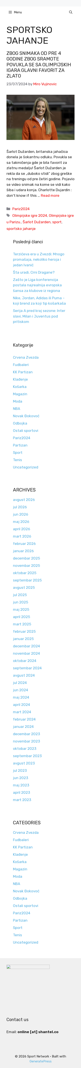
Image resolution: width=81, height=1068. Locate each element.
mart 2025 (22, 624)
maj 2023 (21, 785)
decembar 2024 (26, 646)
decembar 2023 (26, 734)
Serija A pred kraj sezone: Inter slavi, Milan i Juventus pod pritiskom (39, 316)
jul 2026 (20, 507)
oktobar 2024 (24, 661)
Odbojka (20, 423)
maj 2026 (21, 521)
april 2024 (21, 704)
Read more (50, 195)
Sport (17, 452)
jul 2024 (20, 682)
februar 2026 (24, 543)
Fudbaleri (21, 365)
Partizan (20, 445)
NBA (16, 408)
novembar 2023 (26, 741)
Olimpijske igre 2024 (29, 215)
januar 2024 (23, 726)
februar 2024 (24, 719)
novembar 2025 (26, 565)
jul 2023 (20, 770)
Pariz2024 (21, 209)
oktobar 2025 (24, 573)
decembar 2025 (26, 558)
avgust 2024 (24, 675)
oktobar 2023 (24, 748)
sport (57, 222)
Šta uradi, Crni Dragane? (34, 272)
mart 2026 (22, 536)
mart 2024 (22, 712)
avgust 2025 (24, 587)
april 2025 (21, 617)
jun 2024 (20, 690)
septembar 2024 (27, 668)
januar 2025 (23, 639)
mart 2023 (22, 800)
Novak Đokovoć (26, 416)
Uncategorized (25, 467)
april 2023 (21, 792)
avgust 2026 (24, 500)
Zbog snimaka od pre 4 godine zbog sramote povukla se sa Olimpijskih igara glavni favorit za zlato (38, 64)
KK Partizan (23, 372)
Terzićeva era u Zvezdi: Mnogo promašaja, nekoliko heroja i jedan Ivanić (38, 259)
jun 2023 (20, 778)
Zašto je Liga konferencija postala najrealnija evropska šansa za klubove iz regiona (37, 285)
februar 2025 (24, 631)
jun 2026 (20, 514)
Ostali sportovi (25, 430)
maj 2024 (21, 697)
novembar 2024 (26, 653)
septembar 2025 (27, 580)
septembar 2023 (27, 756)
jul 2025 (20, 595)
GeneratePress (41, 1061)
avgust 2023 (24, 763)
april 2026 (21, 529)
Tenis (17, 460)
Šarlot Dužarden (37, 222)
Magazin (20, 394)
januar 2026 (23, 551)
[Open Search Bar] (71, 12)
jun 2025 (20, 602)
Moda (17, 401)
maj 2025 (21, 609)
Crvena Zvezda (26, 357)
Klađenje (20, 379)
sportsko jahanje (21, 228)
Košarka (20, 386)
